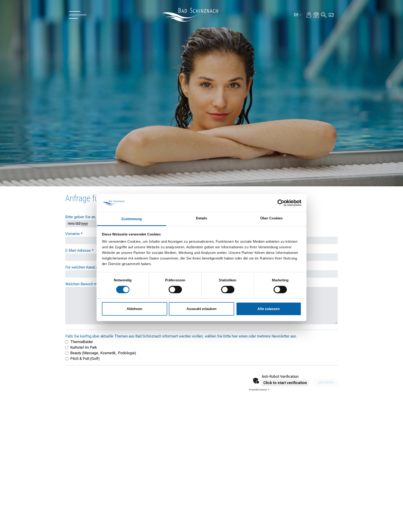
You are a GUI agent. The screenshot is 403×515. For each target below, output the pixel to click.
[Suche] (324, 15)
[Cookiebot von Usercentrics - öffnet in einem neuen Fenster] (281, 202)
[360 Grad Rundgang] (309, 15)
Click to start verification (285, 383)
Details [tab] (201, 218)
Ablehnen (134, 309)
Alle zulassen (268, 309)
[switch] (175, 289)
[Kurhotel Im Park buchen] (316, 15)
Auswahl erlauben (201, 309)
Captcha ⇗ (259, 389)
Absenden (326, 382)
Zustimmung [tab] (131, 219)
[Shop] (331, 15)
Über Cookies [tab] (271, 218)
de (298, 16)
